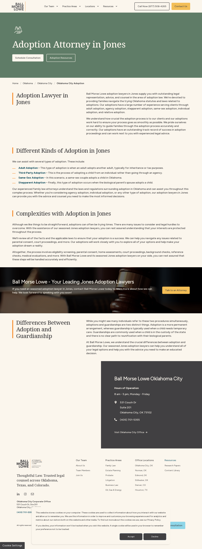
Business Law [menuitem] (111, 485)
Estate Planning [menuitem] (113, 470)
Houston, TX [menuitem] (141, 490)
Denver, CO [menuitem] (140, 485)
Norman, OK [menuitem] (140, 470)
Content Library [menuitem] (172, 470)
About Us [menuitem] (80, 465)
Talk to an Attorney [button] (176, 290)
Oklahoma (28, 83)
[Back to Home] (18, 6)
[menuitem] (57, 6)
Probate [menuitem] (109, 475)
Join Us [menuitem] (79, 475)
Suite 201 (125, 407)
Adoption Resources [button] (61, 57)
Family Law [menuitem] (110, 465)
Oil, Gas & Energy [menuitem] (113, 490)
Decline (154, 536)
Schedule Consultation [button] (28, 57)
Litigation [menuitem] (110, 480)
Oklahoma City (44, 83)
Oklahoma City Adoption (70, 83)
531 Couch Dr (128, 402)
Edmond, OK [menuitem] (141, 475)
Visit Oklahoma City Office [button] (129, 432)
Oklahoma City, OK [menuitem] (144, 465)
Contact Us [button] (180, 6)
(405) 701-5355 (130, 419)
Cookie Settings (12, 545)
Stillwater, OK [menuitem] (141, 480)
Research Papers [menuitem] (172, 465)
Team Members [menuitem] (83, 470)
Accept (131, 536)
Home (15, 83)
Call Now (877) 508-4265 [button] (152, 6)
